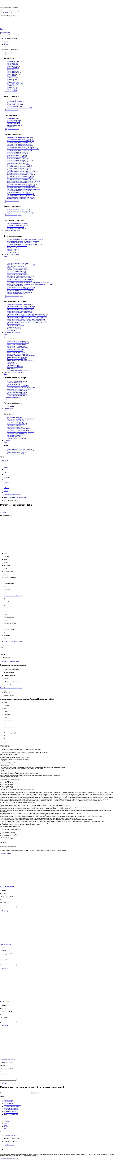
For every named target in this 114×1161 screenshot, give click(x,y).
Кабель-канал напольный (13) (16, 346)
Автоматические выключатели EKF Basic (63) (21, 186)
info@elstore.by (9, 1145)
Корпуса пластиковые (10, 1111)
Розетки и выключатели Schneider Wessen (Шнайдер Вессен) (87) (26, 322)
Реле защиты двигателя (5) (15, 120)
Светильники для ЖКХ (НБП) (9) (17, 424)
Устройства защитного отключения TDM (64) (21, 182)
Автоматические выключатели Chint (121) (20, 139)
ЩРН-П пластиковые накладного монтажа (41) (21, 287)
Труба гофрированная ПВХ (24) (17, 357)
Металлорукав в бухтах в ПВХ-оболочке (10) (21, 355)
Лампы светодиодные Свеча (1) (16, 452)
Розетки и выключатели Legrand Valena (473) (20, 312)
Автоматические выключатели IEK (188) (19, 144)
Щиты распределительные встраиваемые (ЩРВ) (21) (23, 241)
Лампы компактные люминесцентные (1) (19, 449)
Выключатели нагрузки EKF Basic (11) (19, 190)
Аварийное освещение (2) (15, 417)
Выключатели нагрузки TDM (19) (17, 162)
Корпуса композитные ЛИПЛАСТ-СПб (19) (20, 289)
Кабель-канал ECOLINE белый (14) (18, 343)
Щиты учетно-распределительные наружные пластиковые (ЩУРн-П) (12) (29, 284)
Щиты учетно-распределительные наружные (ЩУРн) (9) (24, 244)
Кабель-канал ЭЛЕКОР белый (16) (17, 354)
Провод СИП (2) (12, 89)
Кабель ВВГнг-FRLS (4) (14, 74)
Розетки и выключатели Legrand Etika (15, 497)
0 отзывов (3, 512)
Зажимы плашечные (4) (14, 103)
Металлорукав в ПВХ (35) (15, 367)
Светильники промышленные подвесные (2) (20, 432)
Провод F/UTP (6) (12, 79)
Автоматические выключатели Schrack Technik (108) (23, 149)
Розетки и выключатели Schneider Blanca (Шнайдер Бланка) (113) (27, 316)
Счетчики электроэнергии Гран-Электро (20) (21, 387)
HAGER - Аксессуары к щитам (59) (18, 269)
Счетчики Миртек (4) (13, 384)
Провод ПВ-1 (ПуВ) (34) (14, 82)
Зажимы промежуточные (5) (15, 106)
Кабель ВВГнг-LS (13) (14, 72)
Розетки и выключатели (11, 1114)
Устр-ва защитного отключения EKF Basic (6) (21, 198)
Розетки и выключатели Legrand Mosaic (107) (21, 308)
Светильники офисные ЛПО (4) (17, 427)
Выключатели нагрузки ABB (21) (17, 152)
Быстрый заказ (14, 661)
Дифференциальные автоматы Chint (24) (19, 166)
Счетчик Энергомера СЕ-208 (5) (17, 395)
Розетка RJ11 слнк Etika (5, 944)
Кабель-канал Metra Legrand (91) (17, 344)
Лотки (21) (10, 362)
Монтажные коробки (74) (15, 328)
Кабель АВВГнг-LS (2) (14, 66)
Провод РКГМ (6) (12, 87)
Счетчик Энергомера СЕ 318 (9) (17, 394)
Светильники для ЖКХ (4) (15, 422)
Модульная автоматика (11, 1108)
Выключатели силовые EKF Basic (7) (18, 209)
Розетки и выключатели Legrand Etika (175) (20, 304)
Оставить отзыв (6, 853)
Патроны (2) (11, 330)
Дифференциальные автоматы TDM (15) (19, 173)
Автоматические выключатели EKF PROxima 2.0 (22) (23, 189)
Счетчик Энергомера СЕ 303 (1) (17, 392)
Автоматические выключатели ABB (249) (20, 137)
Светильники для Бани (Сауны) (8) (17, 420)
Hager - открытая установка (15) (17, 273)
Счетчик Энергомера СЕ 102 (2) (17, 390)
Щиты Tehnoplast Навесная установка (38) (20, 279)
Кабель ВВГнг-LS (9, 1101)
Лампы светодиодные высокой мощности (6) (20, 451)
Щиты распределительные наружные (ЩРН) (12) (22, 242)
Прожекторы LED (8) (13, 436)
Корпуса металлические (11, 1113)
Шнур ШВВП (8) (12, 77)
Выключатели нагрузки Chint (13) (17, 153)
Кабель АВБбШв (9, 1103)
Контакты (7, 41)
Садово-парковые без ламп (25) (16, 438)
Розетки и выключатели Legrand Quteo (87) (20, 311)
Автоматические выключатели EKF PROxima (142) (22, 187)
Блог (5, 1128)
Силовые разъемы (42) (14, 327)
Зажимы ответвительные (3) (15, 101)
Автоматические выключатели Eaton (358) (20, 142)
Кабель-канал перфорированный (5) (18, 347)
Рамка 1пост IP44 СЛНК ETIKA (7, 1059)
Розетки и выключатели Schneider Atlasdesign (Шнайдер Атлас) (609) (28, 314)
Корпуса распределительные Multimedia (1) (20, 290)
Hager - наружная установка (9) (16, 271)
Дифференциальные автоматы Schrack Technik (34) (22, 171)
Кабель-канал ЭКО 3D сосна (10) (17, 352)
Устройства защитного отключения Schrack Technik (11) (24, 181)
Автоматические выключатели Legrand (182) (20, 145)
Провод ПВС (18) (12, 85)
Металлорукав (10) (13, 365)
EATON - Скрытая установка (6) (17, 268)
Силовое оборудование (11, 1109)
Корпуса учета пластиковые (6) (16, 293)
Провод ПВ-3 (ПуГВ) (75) (15, 84)
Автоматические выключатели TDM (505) (20, 150)
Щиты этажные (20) (13, 252)
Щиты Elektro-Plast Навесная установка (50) (20, 276)
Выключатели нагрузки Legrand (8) (17, 158)
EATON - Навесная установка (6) (17, 266)
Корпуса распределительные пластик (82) (19, 292)
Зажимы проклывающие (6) (15, 104)
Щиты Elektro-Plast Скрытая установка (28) (20, 277)
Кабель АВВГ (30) (12, 63)
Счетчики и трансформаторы (12, 1105)
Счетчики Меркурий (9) (14, 382)
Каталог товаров (5, 32)
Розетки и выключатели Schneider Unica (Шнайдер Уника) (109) (26, 320)
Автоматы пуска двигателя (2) (16, 228)
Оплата (6, 44)
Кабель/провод (8, 1100)
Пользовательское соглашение (9, 1158)
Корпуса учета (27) (13, 249)
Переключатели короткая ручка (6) (17, 225)
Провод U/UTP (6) (12, 81)
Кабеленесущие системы (11, 1106)
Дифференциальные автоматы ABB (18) (19, 165)
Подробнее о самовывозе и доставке (11, 688)
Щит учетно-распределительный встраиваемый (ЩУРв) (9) (25, 239)
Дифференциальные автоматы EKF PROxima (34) (22, 195)
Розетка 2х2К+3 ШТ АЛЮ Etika (7, 886)
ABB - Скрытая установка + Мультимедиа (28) (21, 265)
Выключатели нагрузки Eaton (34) (17, 155)
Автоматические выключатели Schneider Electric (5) (22, 147)
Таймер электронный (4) (14, 125)
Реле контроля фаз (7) (13, 122)
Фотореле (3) (11, 406)
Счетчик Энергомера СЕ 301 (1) (17, 381)
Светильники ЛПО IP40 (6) (15, 425)
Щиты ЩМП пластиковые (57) (16, 285)
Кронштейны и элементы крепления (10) (19, 108)
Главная (6, 491)
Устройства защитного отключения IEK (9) (20, 178)
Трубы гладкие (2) (12, 368)
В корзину (5, 661)
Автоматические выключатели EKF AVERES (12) (22, 184)
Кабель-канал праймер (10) (15, 349)
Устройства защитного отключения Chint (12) (21, 174)
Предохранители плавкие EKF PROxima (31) (20, 213)
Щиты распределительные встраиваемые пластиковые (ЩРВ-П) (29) (28, 282)
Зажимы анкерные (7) (13, 100)
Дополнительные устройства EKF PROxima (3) (21, 197)
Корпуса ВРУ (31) (12, 247)
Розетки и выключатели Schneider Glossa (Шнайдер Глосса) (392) (26, 317)
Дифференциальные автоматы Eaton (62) (19, 168)
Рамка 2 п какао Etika (5, 1001)
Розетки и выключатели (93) (15, 325)
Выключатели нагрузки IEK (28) (17, 157)
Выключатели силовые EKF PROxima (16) (20, 211)
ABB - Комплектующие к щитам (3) (18, 263)
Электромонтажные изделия (12, 494)
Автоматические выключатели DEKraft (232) (20, 141)
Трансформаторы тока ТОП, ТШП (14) (19, 389)
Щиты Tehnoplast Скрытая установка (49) (19, 281)
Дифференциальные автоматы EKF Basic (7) (20, 194)
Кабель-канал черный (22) (15, 351)
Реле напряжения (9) (13, 123)
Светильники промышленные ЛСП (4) (19, 430)
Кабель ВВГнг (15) (13, 71)
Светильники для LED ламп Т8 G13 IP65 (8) (20, 419)
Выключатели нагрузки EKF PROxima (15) (20, 192)
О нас (5, 46)
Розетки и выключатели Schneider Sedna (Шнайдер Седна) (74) (26, 319)
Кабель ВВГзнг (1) (12, 69)
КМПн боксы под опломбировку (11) (18, 274)
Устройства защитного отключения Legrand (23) (21, 179)
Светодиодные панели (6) (15, 435)
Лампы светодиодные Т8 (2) (15, 454)
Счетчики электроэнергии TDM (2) (18, 386)
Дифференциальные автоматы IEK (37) (19, 170)
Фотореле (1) (11, 126)
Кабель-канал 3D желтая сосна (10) (17, 341)
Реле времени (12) (12, 118)
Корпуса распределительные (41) (17, 246)
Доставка (6, 43)
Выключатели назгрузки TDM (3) (17, 163)
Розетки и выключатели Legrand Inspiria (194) (21, 306)
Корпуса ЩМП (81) (13, 250)
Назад (5, 54)
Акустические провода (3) (15, 61)
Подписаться (34, 1092)
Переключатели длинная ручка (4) (17, 223)
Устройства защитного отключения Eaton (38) (21, 176)
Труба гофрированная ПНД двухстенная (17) (20, 360)
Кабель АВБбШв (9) (13, 68)
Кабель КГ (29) (11, 76)
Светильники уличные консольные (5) (18, 433)
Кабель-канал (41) (12, 363)
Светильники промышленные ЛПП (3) (19, 428)
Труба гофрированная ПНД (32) (17, 359)
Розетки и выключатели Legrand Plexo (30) (20, 309)
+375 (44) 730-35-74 (6, 12)
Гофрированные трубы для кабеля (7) (18, 370)
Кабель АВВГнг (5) (13, 64)
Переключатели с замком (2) (15, 227)
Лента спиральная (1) (13, 324)
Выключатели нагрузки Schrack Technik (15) (20, 160)
